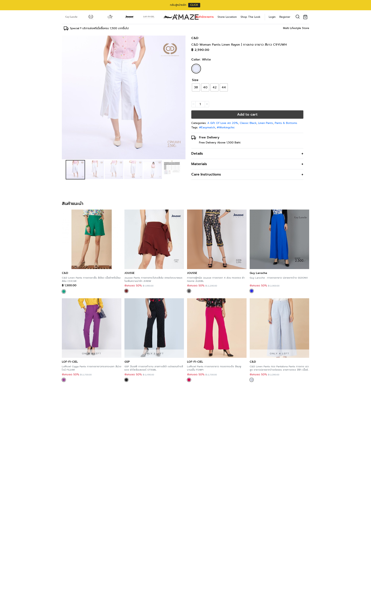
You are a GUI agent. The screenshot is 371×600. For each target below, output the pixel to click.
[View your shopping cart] (306, 17)
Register (284, 17)
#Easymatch (207, 127)
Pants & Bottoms (286, 123)
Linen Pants (265, 123)
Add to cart (247, 114)
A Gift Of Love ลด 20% (222, 123)
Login (272, 17)
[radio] (196, 87)
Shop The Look (250, 17)
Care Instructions (206, 174)
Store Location (227, 17)
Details (197, 153)
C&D (194, 38)
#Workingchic (226, 127)
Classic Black (248, 123)
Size (195, 80)
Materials (199, 164)
